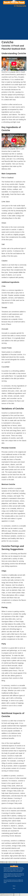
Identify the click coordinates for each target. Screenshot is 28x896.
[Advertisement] (14, 24)
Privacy (14, 885)
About (14, 888)
